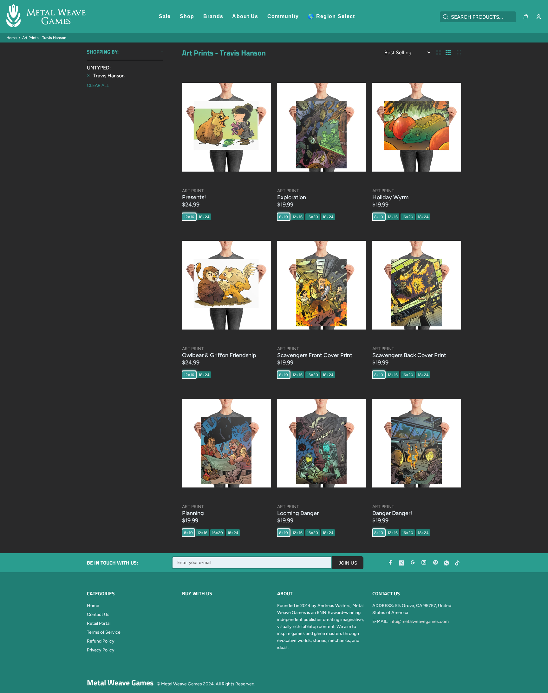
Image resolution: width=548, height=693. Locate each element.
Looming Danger (298, 513)
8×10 (283, 217)
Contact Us (98, 614)
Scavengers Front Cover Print (314, 355)
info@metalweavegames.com (419, 621)
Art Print (193, 190)
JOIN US (348, 563)
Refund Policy (100, 641)
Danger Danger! (392, 513)
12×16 (189, 217)
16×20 (312, 217)
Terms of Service (104, 632)
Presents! (194, 197)
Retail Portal (98, 623)
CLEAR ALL (98, 85)
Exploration (291, 197)
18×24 (204, 217)
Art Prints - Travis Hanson (44, 38)
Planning (193, 513)
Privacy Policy (100, 650)
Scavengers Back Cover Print (409, 355)
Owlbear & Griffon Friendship (219, 355)
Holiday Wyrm (390, 197)
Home (11, 38)
